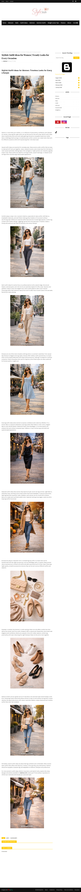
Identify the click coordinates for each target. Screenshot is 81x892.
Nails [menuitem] (16, 23)
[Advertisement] (40, 39)
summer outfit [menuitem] (41, 23)
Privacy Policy (59, 889)
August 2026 (67, 78)
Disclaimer (77, 889)
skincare (58, 105)
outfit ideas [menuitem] (24, 23)
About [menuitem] (69, 23)
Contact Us (52, 889)
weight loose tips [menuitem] (53, 23)
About (7, 1)
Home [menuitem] (4, 23)
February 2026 (67, 85)
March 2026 (67, 82)
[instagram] (73, 1)
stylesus (5, 61)
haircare (57, 98)
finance (57, 96)
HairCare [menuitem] (32, 23)
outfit (7, 838)
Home (3, 1)
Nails (57, 100)
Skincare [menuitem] (10, 23)
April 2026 (67, 80)
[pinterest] (76, 1)
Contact (11, 1)
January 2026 (67, 87)
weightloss (58, 110)
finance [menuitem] (63, 23)
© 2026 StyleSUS (39, 889)
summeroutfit (8, 52)
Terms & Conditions (68, 889)
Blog (12, 889)
